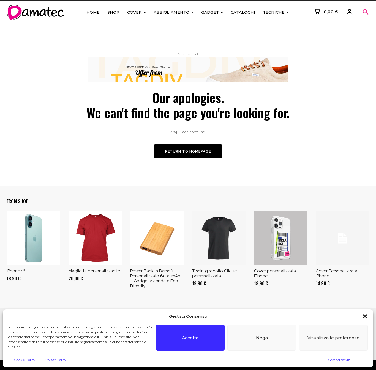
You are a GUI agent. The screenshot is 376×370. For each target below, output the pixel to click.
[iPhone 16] (33, 238)
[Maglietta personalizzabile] (95, 238)
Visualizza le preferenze (333, 337)
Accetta (190, 337)
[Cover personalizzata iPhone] (281, 238)
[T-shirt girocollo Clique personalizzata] (219, 238)
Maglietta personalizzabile (94, 271)
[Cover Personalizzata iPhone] (342, 238)
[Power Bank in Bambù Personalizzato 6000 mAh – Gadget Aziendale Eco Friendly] (157, 238)
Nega (262, 337)
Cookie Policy (24, 360)
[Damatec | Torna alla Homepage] (37, 12)
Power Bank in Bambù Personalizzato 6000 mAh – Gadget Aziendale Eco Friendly (155, 278)
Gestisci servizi (339, 360)
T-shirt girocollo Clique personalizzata (214, 273)
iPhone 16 (16, 271)
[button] (365, 316)
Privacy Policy (55, 360)
